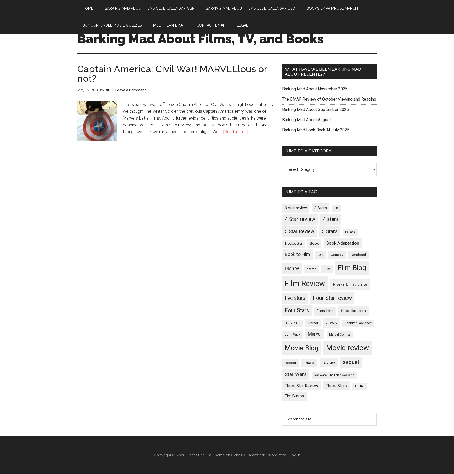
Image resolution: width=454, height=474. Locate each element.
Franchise (325, 310)
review (328, 362)
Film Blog (352, 268)
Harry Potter (292, 323)
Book (314, 243)
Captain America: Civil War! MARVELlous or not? (172, 73)
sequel (351, 362)
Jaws (331, 322)
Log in (295, 455)
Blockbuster (293, 243)
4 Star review (300, 219)
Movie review (347, 347)
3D (336, 208)
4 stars (331, 219)
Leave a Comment (130, 90)
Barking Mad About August (306, 119)
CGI (320, 255)
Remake (309, 363)
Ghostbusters (353, 310)
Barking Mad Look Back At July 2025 (315, 129)
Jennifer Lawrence (358, 323)
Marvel (315, 334)
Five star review (350, 284)
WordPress (277, 455)
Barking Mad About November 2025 (315, 88)
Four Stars (297, 310)
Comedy (337, 255)
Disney (292, 268)
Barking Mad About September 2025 (315, 109)
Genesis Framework (248, 455)
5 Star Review (299, 231)
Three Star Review (301, 385)
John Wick (292, 334)
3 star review (296, 207)
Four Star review (332, 298)
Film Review (305, 283)
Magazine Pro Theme (206, 455)
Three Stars (336, 385)
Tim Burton (294, 396)
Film (327, 269)
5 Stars (330, 231)
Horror (313, 323)
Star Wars (296, 374)
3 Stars (320, 207)
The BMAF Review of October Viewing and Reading (329, 99)
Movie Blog (301, 348)
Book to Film (297, 254)
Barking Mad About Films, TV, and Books (200, 39)
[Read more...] (235, 131)
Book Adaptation (342, 243)
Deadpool (358, 255)
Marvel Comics (339, 334)
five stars (295, 298)
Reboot (290, 363)
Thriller (359, 386)
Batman (350, 232)
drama (311, 269)
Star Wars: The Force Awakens (334, 375)
